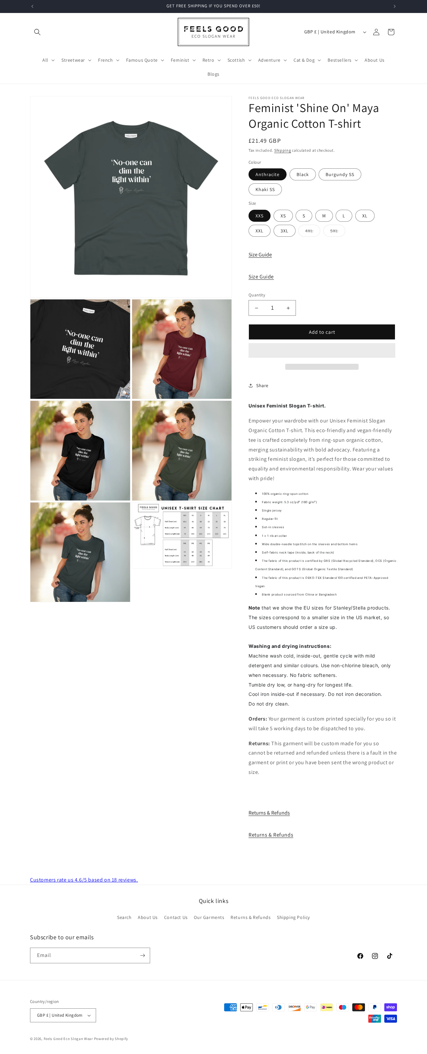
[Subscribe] (142, 955)
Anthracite (268, 174)
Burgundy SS (340, 174)
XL (365, 216)
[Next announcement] (394, 6)
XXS (260, 216)
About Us (148, 917)
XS (283, 216)
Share (262, 385)
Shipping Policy (293, 917)
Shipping (282, 150)
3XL (285, 231)
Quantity (257, 295)
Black (303, 174)
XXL (260, 231)
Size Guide (260, 254)
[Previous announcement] (32, 6)
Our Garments (209, 917)
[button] (322, 350)
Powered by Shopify (111, 1038)
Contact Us (176, 917)
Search (124, 917)
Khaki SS (265, 189)
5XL (337, 232)
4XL (312, 232)
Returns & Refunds (269, 812)
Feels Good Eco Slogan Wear (68, 1038)
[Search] (37, 32)
